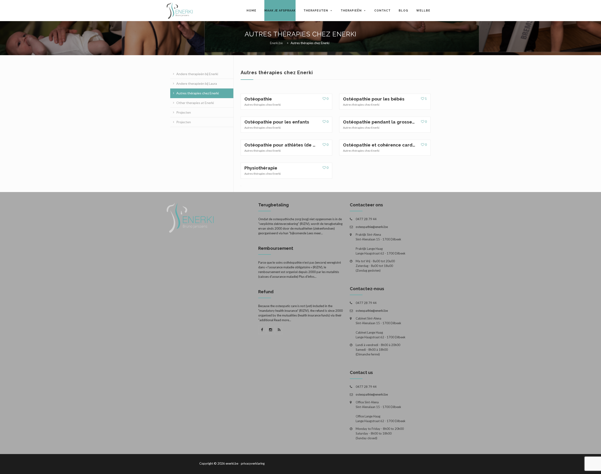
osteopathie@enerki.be (372, 227)
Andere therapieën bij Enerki (197, 74)
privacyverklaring (253, 463)
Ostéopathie (258, 98)
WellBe (423, 10)
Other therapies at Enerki (195, 103)
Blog (403, 10)
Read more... (282, 320)
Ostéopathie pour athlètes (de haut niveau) (280, 144)
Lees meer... (315, 233)
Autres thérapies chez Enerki (197, 93)
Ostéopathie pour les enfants (276, 121)
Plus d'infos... (307, 276)
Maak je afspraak (280, 10)
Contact (382, 10)
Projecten (183, 112)
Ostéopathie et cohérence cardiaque (379, 144)
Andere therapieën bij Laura (196, 83)
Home (251, 10)
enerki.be (232, 463)
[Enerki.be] (180, 10)
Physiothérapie (260, 167)
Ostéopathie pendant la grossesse (379, 121)
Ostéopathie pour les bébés (374, 98)
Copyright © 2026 (212, 463)
